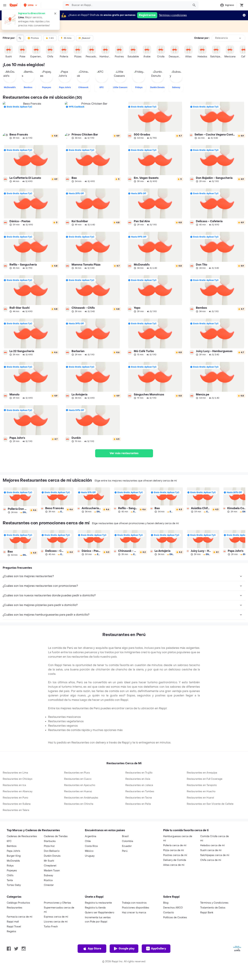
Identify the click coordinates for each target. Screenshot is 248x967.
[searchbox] (130, 5)
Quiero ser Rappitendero (99, 912)
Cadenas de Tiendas (56, 836)
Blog (165, 902)
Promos (35, 38)
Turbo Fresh (51, 926)
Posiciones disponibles (135, 907)
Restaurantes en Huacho (201, 791)
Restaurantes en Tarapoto (202, 785)
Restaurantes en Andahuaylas (81, 797)
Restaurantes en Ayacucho (79, 785)
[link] (31, 120)
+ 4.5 (51, 38)
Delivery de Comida (174, 860)
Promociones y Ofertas (57, 902)
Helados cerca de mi (212, 845)
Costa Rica (91, 846)
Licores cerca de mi (56, 921)
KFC (9, 841)
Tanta (10, 880)
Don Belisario (52, 851)
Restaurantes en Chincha (78, 804)
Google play (126, 948)
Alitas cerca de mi (173, 865)
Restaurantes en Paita (138, 804)
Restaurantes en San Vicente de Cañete (210, 804)
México (89, 851)
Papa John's (13, 851)
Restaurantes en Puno (15, 797)
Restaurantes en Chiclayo (17, 779)
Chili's (10, 875)
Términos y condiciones (173, 15)
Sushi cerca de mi (211, 850)
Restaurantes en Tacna (138, 797)
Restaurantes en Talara (16, 810)
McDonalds (13, 860)
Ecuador (127, 846)
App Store (94, 948)
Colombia (127, 841)
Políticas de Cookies (175, 917)
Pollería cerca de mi (174, 845)
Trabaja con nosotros (134, 902)
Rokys (10, 865)
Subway (48, 875)
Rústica (48, 880)
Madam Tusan (52, 870)
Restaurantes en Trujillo (139, 772)
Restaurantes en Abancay (17, 791)
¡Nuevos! (86, 38)
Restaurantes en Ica (14, 785)
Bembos (12, 846)
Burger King (14, 856)
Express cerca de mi (56, 916)
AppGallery (158, 948)
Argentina (90, 836)
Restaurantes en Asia (137, 779)
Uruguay (89, 856)
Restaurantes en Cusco (77, 779)
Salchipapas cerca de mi (214, 855)
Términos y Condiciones (214, 902)
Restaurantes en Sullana (17, 804)
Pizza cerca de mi (173, 850)
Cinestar (49, 885)
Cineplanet (50, 865)
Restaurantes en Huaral (200, 797)
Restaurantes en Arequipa (202, 772)
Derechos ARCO (173, 907)
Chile (88, 841)
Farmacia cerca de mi (19, 916)
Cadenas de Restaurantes (22, 836)
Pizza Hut (49, 846)
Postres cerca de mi (175, 855)
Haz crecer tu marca (134, 912)
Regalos (11, 931)
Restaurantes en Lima (15, 772)
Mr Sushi (49, 860)
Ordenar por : (202, 38)
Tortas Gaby (14, 885)
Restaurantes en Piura (77, 772)
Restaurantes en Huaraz (78, 791)
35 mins (68, 38)
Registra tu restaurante (98, 902)
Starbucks (50, 841)
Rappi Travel (14, 926)
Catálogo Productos (18, 902)
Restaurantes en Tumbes (139, 791)
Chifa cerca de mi (210, 860)
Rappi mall (13, 921)
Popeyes (12, 870)
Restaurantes (14, 907)
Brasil (125, 836)
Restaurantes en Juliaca (139, 785)
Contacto (168, 912)
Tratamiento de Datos (212, 907)
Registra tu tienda (95, 907)
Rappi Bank (206, 912)
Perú (124, 851)
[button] (30, 5)
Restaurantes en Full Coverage (204, 779)
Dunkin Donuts (52, 856)
